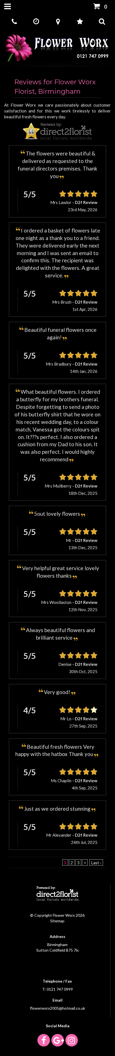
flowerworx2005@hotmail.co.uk (57, 1008)
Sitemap (57, 920)
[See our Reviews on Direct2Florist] (57, 130)
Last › (96, 862)
